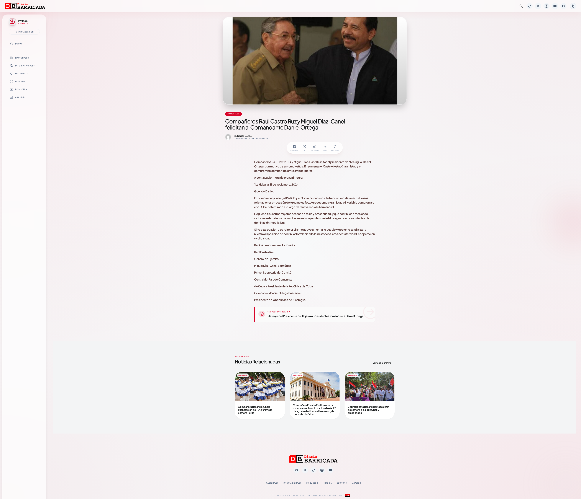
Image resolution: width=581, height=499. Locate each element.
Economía (21, 89)
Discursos (21, 73)
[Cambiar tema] (573, 6)
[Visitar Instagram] (546, 6)
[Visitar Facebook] (563, 6)
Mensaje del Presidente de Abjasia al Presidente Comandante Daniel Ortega (315, 316)
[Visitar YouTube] (555, 6)
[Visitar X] (538, 6)
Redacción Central (243, 135)
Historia (20, 81)
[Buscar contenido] (521, 6)
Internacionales (25, 66)
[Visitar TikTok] (530, 6)
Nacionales (22, 58)
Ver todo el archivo (382, 362)
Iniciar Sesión (26, 32)
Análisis (20, 97)
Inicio (18, 44)
